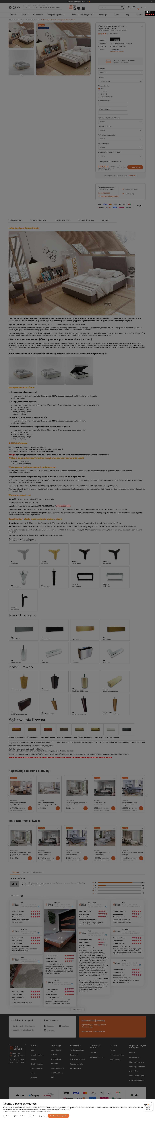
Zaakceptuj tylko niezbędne (16, 1116)
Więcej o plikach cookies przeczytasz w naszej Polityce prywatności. (26, 1111)
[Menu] (151, 1103)
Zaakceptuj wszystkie (58, 1116)
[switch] (148, 1108)
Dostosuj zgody (39, 1116)
